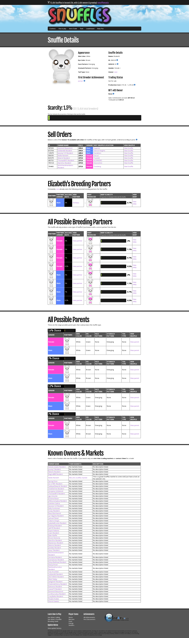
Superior (97, 148)
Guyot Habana (53, 530)
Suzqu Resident (54, 511)
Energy (71, 623)
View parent (134, 342)
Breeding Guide (53, 621)
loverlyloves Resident (56, 560)
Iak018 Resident (54, 528)
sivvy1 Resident (54, 550)
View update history (54, 628)
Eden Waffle (52, 535)
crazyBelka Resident (55, 596)
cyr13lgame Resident (56, 516)
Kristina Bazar (53, 498)
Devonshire (98, 163)
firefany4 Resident (55, 525)
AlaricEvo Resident (64, 163)
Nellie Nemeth (63, 155)
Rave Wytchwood (54, 513)
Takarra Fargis (53, 521)
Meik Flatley (52, 579)
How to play (62, 28)
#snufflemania (103, 3)
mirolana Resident (55, 557)
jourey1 (80, 81)
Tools (81, 28)
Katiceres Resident (55, 586)
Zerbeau (76, 203)
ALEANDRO (98, 160)
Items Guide (73, 28)
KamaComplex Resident (57, 467)
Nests (71, 617)
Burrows (71, 619)
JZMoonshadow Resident (57, 501)
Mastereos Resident (55, 543)
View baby (134, 203)
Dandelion (97, 153)
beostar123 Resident (65, 153)
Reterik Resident (64, 158)
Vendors (71, 625)
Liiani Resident (53, 533)
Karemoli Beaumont (65, 148)
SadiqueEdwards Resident (57, 486)
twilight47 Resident (55, 582)
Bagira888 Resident (55, 474)
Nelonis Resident (54, 545)
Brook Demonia (54, 538)
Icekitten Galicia (54, 503)
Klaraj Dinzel (53, 565)
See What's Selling (54, 617)
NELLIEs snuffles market (78, 478)
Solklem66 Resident (65, 151)
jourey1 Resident (54, 469)
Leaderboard (90, 28)
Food (70, 621)
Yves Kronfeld (53, 572)
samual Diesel (53, 518)
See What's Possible (55, 619)
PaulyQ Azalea (53, 599)
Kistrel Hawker (53, 601)
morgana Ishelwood (55, 491)
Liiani (115, 72)
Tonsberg (97, 166)
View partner (77, 241)
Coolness (53, 28)
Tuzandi (97, 158)
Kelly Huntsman (54, 508)
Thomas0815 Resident (66, 160)
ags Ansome (52, 496)
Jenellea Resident (54, 548)
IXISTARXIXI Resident (56, 577)
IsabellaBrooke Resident (57, 523)
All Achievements (89, 617)
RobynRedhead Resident (57, 562)
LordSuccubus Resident (57, 594)
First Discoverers (89, 619)
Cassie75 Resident (55, 589)
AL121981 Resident (55, 484)
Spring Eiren (52, 481)
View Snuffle (128, 148)
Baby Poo (100, 28)
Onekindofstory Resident (57, 584)
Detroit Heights (99, 151)
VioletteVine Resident (56, 489)
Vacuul (96, 155)
